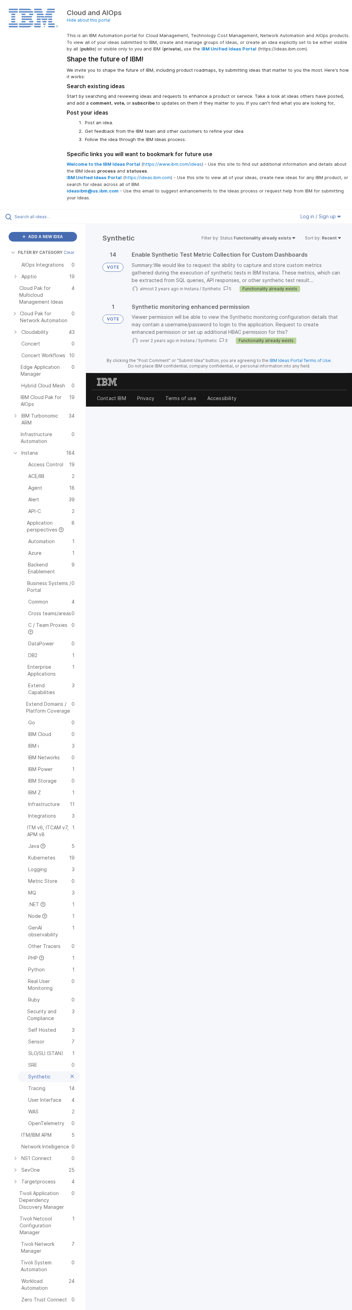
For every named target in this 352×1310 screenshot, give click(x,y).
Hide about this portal (88, 20)
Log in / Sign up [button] (318, 216)
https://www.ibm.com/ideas (172, 164)
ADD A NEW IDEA (45, 236)
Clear (69, 252)
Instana (191, 288)
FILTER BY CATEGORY (40, 252)
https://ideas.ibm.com (148, 177)
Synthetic (211, 288)
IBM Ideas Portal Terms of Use (300, 360)
